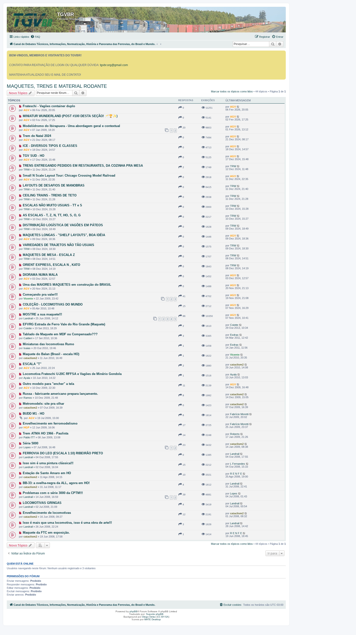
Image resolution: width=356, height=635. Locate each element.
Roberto (235, 434)
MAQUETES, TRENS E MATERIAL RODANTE (57, 86)
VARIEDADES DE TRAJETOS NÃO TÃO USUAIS (58, 245)
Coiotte (27, 328)
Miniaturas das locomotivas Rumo (48, 344)
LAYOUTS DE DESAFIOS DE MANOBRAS (54, 185)
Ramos (27, 397)
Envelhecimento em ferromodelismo (50, 423)
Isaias (27, 348)
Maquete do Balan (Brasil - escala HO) (51, 354)
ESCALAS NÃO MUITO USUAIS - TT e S (52, 205)
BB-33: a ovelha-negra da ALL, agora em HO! (56, 483)
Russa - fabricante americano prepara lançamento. (60, 394)
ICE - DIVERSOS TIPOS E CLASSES (50, 146)
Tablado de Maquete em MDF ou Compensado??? (60, 334)
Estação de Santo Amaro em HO (47, 473)
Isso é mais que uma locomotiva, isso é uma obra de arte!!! (67, 522)
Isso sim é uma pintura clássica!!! (48, 463)
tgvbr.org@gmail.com (114, 65)
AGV (26, 110)
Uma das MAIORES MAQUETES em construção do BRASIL (67, 284)
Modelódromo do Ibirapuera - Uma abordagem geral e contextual (71, 126)
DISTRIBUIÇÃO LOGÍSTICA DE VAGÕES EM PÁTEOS (63, 225)
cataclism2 (30, 358)
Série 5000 (30, 443)
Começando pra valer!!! (40, 294)
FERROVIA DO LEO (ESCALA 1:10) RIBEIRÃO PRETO (63, 453)
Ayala (26, 377)
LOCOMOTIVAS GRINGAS (42, 503)
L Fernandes (237, 463)
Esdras (234, 334)
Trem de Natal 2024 (37, 136)
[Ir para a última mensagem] (238, 106)
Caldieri (27, 338)
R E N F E (236, 473)
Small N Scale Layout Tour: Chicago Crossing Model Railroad (69, 175)
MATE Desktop (152, 619)
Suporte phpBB (154, 614)
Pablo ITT (29, 437)
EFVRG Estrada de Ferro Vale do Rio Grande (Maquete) (64, 324)
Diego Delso (149, 616)
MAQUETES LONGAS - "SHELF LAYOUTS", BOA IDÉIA (64, 235)
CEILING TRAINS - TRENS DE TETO (50, 195)
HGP (26, 427)
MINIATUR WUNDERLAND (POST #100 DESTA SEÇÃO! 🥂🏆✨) (70, 116)
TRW (26, 169)
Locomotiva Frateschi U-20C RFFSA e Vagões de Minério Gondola (72, 374)
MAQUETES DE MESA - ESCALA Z (49, 255)
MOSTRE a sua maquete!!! (42, 314)
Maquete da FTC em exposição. (46, 532)
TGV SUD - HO (33, 155)
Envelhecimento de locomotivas (47, 513)
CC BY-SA (163, 616)
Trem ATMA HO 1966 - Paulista (45, 433)
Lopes (27, 447)
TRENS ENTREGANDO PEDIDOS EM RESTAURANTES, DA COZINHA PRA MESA (83, 165)
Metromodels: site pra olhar (43, 403)
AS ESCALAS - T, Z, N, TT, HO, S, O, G (52, 215)
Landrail (28, 318)
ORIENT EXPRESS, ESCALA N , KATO (51, 265)
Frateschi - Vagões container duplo (49, 106)
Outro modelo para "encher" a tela (48, 384)
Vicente (28, 298)
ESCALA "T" (32, 364)
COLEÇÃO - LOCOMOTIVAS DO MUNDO (53, 304)
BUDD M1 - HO (33, 413)
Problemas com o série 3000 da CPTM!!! (53, 493)
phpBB (133, 611)
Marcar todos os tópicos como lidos (232, 91)
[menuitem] (35, 37)
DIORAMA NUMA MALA (40, 274)
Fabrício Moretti (239, 414)
